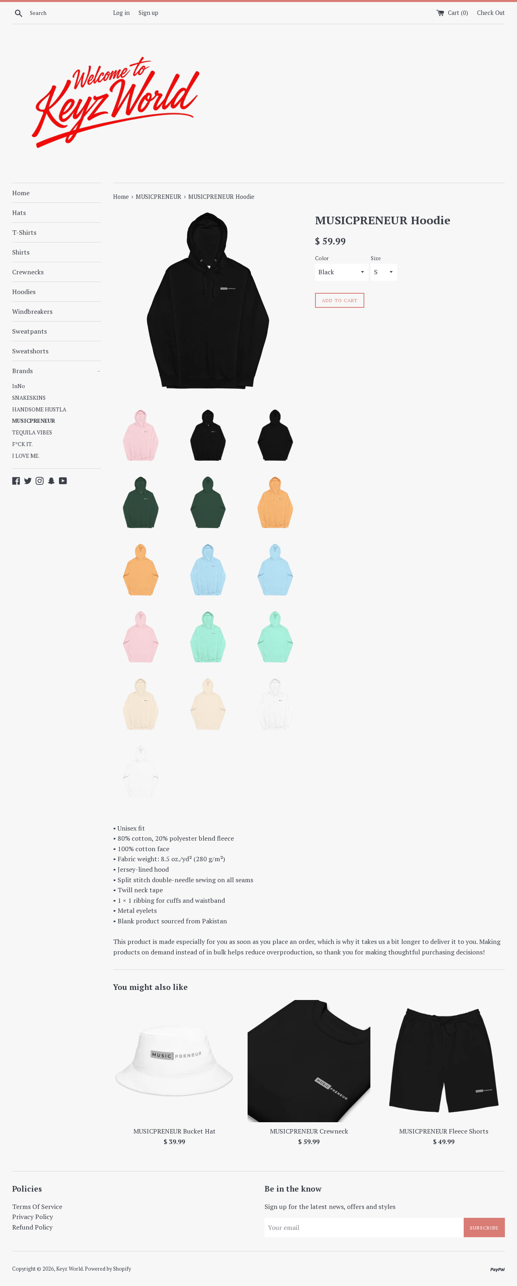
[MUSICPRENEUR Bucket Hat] (174, 1061)
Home (20, 192)
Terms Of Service (37, 1206)
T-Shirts (24, 232)
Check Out (491, 13)
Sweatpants (29, 331)
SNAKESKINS (29, 397)
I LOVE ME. (26, 455)
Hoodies (24, 291)
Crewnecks (28, 271)
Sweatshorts (30, 351)
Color (322, 258)
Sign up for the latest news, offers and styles (330, 1206)
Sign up (148, 13)
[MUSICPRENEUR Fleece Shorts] (443, 1061)
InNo (18, 386)
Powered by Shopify (108, 1268)
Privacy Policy (32, 1216)
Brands (56, 370)
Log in (121, 13)
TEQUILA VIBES (32, 432)
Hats (19, 212)
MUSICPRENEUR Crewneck (309, 1131)
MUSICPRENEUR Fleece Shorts (443, 1131)
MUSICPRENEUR (33, 420)
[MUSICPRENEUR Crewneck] (309, 1061)
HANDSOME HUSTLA (39, 409)
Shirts (20, 252)
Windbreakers (32, 311)
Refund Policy (32, 1227)
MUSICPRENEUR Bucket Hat (174, 1131)
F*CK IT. (22, 444)
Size (376, 258)
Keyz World (69, 1268)
